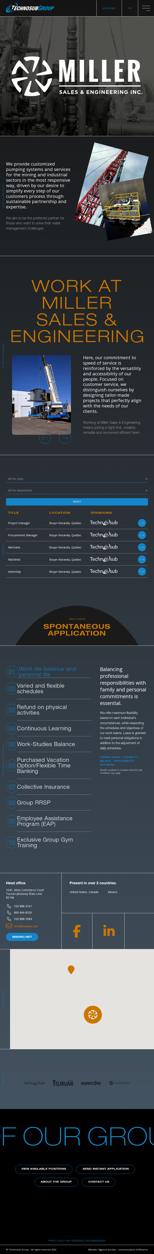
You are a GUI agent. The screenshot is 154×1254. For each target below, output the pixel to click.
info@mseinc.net (26, 926)
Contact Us (98, 1182)
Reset (77, 502)
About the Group (56, 1182)
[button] (146, 8)
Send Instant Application (106, 1169)
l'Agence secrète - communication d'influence (123, 1249)
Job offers (109, 8)
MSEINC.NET (22, 937)
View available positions (43, 1169)
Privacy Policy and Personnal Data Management (77, 1240)
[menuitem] (130, 8)
